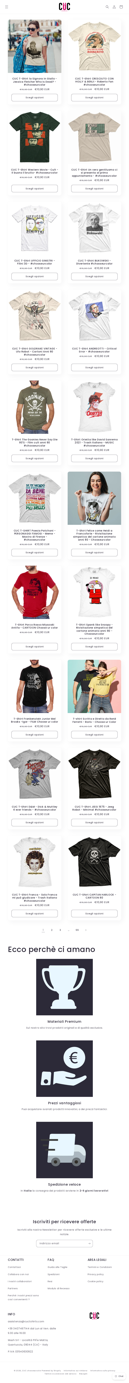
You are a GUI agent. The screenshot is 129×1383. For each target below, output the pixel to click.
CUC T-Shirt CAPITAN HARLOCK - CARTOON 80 (94, 896)
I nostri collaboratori (20, 1281)
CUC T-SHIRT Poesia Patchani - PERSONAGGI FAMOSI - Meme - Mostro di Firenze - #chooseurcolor (35, 535)
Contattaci (14, 1267)
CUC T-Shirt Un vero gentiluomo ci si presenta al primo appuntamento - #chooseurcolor (94, 172)
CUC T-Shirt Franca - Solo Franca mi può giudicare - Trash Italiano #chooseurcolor (34, 897)
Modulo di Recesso (59, 1288)
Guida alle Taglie (57, 1267)
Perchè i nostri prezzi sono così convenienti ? (23, 1297)
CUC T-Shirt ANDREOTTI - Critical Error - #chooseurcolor (94, 350)
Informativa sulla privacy (102, 1370)
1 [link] (43, 930)
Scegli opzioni (35, 97)
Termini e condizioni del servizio (60, 1373)
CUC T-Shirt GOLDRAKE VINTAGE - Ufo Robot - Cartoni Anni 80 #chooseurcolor (34, 351)
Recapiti (83, 1373)
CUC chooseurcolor (31, 1370)
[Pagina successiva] (85, 930)
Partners (13, 1288)
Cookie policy (96, 1281)
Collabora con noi (18, 1274)
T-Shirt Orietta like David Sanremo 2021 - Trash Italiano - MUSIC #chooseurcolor (94, 442)
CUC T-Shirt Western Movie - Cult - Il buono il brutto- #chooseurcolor (34, 171)
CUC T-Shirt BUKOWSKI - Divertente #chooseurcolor (94, 262)
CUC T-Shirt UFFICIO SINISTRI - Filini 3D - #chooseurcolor (34, 262)
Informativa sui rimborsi (75, 1370)
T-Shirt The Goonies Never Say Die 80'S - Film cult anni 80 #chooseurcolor (35, 442)
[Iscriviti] (89, 1243)
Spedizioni (53, 1274)
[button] (6, 6)
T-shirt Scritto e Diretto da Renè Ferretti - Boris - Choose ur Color (94, 720)
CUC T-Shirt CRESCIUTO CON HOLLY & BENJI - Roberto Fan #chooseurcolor (94, 81)
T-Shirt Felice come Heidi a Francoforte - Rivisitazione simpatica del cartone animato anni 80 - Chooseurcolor (94, 535)
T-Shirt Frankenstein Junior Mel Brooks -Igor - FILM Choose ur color (34, 720)
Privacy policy (96, 1274)
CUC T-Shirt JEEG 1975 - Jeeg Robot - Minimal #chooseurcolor (94, 808)
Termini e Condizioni (100, 1267)
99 (77, 930)
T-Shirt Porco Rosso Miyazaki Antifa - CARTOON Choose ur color (34, 626)
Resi (50, 1281)
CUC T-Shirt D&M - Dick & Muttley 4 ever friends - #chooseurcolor (34, 808)
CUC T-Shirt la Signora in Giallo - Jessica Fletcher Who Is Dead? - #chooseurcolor (34, 81)
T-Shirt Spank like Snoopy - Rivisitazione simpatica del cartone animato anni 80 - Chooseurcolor (94, 629)
